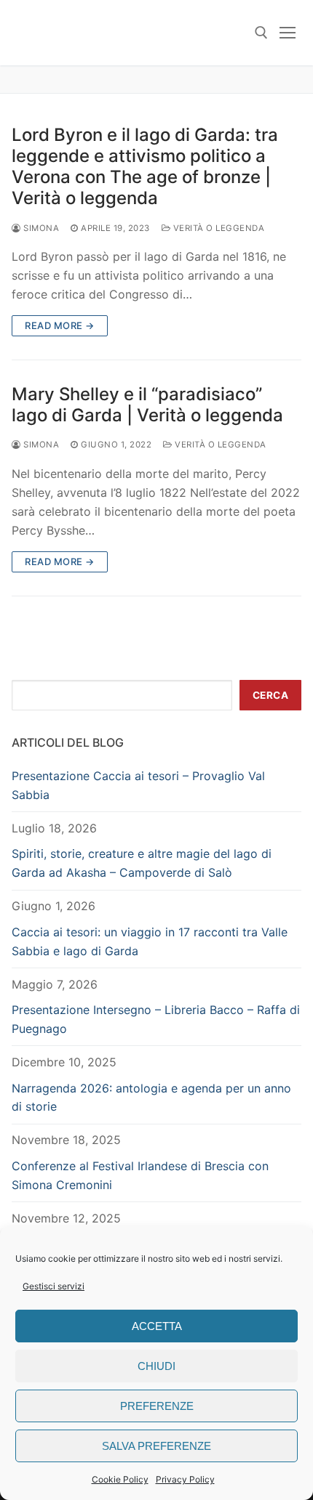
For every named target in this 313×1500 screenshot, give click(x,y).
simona (40, 228)
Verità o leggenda (217, 228)
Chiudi (156, 1366)
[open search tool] (261, 32)
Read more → (60, 325)
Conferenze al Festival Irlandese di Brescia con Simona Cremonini (140, 1175)
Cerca (271, 695)
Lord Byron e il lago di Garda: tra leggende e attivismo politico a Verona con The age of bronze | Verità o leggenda (145, 166)
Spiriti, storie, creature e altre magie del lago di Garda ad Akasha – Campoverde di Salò (142, 863)
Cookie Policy (120, 1479)
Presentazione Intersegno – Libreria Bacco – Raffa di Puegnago (156, 1019)
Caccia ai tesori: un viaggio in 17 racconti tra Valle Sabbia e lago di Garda (150, 941)
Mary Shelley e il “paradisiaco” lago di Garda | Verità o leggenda (147, 405)
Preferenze (157, 1406)
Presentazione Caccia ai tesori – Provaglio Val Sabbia (138, 785)
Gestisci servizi (53, 1286)
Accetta (157, 1326)
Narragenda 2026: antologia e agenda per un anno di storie (151, 1097)
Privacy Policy (185, 1479)
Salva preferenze (156, 1446)
